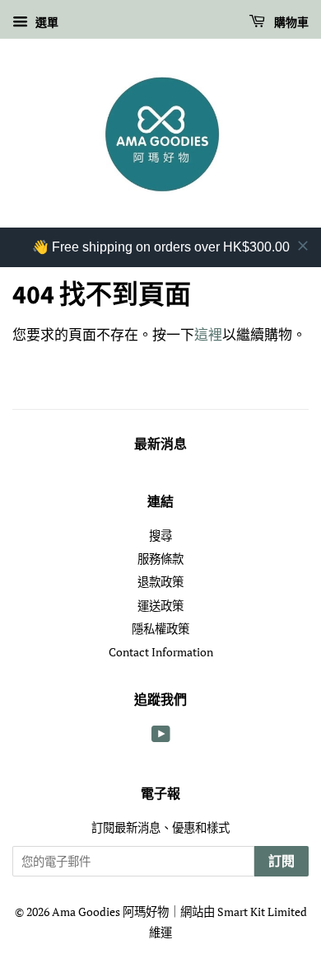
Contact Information (161, 652)
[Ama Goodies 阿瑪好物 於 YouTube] (160, 737)
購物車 (290, 23)
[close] (303, 246)
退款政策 (160, 582)
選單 (45, 22)
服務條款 (160, 558)
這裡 (208, 334)
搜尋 (160, 535)
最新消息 (160, 444)
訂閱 (281, 862)
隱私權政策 (160, 629)
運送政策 (160, 605)
